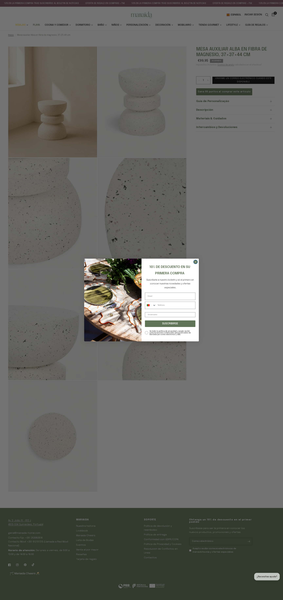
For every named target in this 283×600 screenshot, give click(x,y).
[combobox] (150, 305)
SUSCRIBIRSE (170, 323)
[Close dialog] (196, 262)
